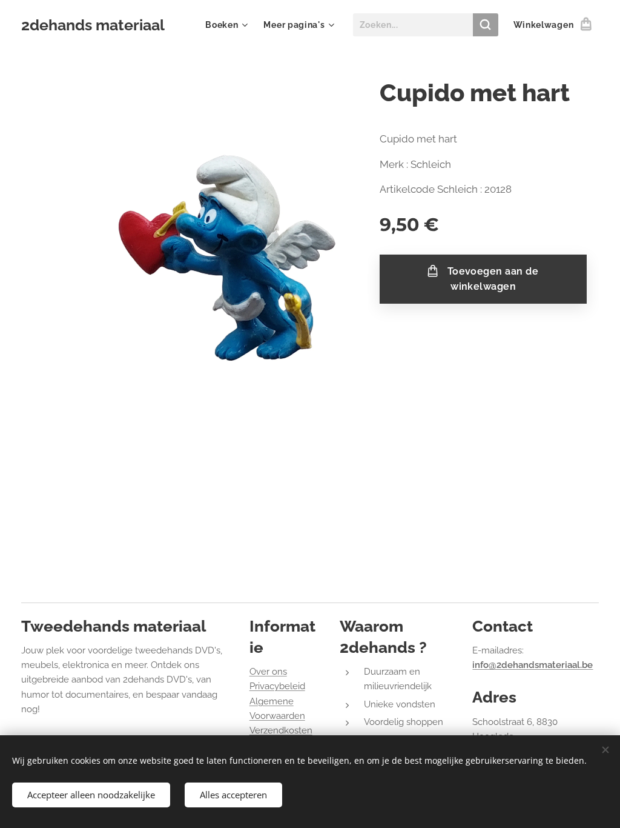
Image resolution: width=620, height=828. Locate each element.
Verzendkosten (280, 730)
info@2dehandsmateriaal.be (532, 664)
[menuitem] (228, 25)
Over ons (268, 671)
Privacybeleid (277, 686)
